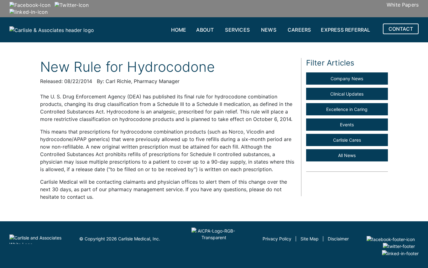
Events (347, 124)
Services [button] (237, 30)
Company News (347, 78)
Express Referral (345, 30)
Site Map (309, 238)
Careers (299, 30)
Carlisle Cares (347, 140)
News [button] (268, 30)
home (178, 30)
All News (347, 155)
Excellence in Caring (347, 109)
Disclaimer (338, 238)
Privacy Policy (277, 238)
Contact (401, 29)
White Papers (403, 5)
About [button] (205, 30)
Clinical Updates (346, 94)
